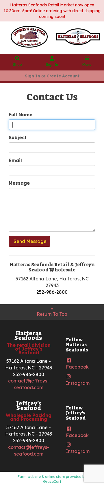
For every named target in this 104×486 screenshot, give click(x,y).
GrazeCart (52, 481)
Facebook (77, 367)
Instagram (78, 383)
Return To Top (52, 314)
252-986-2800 (52, 292)
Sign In (52, 64)
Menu (86, 64)
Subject (18, 137)
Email (15, 160)
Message (19, 183)
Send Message (29, 241)
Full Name (20, 114)
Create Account (63, 76)
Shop (17, 64)
